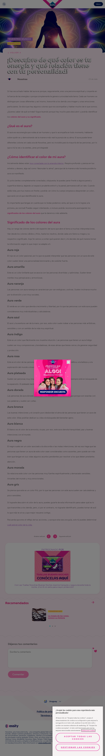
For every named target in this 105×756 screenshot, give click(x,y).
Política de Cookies (88, 730)
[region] (77, 731)
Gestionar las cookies (78, 747)
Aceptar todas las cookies (78, 737)
